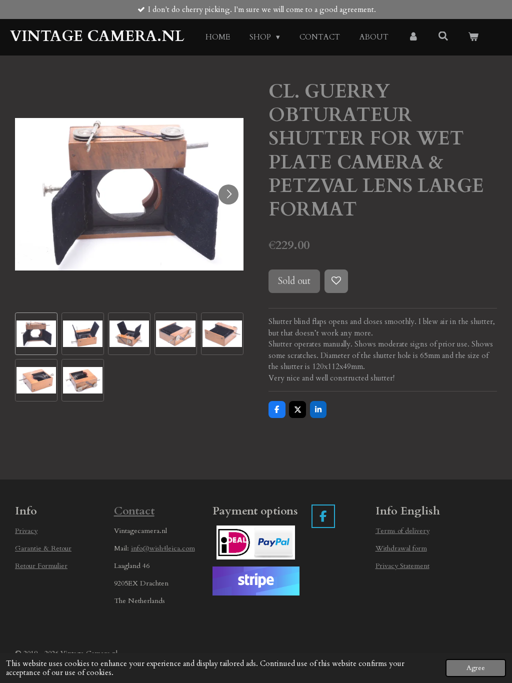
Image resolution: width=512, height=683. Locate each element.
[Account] (413, 37)
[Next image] (228, 194)
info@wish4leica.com (163, 548)
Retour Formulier (41, 565)
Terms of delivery (403, 531)
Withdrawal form (401, 548)
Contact (134, 511)
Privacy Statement (403, 565)
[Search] (443, 36)
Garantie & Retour (43, 548)
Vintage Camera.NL (97, 36)
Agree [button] (475, 668)
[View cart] (473, 37)
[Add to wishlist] (336, 281)
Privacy (26, 531)
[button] (36, 333)
